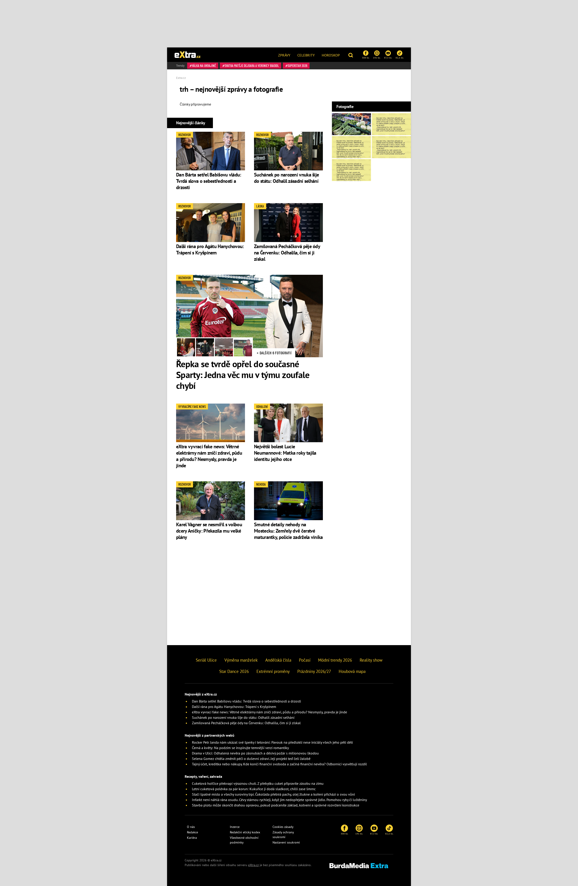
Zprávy (284, 55)
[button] (351, 55)
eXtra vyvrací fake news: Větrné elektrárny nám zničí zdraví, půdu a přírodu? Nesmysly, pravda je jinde (209, 456)
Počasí (304, 660)
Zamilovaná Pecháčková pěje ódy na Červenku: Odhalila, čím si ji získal (287, 252)
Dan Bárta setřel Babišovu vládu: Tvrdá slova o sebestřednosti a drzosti (208, 181)
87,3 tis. (388, 57)
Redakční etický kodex (245, 832)
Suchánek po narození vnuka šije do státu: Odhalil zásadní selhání (286, 178)
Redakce (192, 832)
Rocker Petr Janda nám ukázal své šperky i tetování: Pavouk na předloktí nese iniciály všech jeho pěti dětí (272, 742)
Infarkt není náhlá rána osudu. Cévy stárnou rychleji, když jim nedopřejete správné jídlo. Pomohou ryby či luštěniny (279, 799)
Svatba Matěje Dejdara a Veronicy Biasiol (252, 65)
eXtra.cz (253, 865)
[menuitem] (284, 54)
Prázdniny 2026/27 (314, 671)
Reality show (371, 660)
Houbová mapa (352, 671)
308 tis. (365, 57)
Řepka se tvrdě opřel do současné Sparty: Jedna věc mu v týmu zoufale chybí (243, 374)
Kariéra (192, 838)
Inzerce (235, 827)
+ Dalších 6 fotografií (274, 352)
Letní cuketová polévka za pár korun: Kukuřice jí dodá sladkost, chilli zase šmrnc (254, 789)
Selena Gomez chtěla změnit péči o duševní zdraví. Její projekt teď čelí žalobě (251, 758)
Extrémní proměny (273, 671)
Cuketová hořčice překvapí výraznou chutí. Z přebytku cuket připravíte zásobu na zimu (258, 783)
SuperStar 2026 (297, 65)
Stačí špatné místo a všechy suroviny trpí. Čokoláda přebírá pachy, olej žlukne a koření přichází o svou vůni (273, 794)
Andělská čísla (278, 660)
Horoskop (331, 55)
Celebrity (306, 55)
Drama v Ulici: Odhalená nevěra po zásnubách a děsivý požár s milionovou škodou (255, 753)
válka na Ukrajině (204, 65)
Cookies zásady (283, 827)
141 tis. (376, 57)
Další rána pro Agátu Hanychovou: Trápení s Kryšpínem (210, 249)
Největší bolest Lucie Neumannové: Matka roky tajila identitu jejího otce (285, 452)
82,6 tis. (400, 57)
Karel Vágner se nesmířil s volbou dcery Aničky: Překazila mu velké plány (209, 530)
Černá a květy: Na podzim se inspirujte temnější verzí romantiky (240, 747)
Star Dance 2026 (234, 671)
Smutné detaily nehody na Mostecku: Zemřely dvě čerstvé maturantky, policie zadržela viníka (288, 530)
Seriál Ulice (206, 660)
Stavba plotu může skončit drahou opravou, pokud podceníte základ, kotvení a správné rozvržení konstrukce (275, 805)
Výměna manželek (241, 660)
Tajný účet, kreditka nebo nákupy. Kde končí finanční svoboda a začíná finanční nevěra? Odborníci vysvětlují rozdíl (279, 764)
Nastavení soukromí (286, 842)
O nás (191, 827)
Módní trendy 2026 (335, 660)
